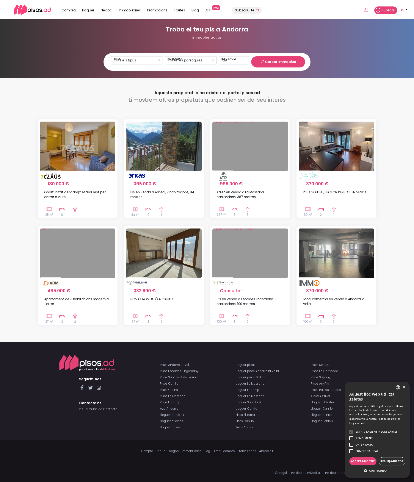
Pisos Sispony (320, 377)
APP (210, 10)
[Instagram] (99, 389)
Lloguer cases (170, 427)
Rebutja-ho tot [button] (391, 461)
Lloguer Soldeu (322, 421)
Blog (195, 10)
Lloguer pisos (245, 365)
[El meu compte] (368, 10)
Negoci (107, 10)
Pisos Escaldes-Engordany (179, 371)
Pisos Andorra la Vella (175, 365)
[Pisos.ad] (87, 363)
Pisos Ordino (169, 390)
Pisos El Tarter (245, 415)
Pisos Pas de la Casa (326, 390)
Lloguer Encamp (247, 390)
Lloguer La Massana (249, 384)
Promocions (157, 10)
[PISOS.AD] (27, 9)
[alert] (377, 430)
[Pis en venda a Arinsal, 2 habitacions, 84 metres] (164, 146)
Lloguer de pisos (172, 415)
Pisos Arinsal (244, 427)
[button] (377, 470)
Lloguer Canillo (246, 409)
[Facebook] (83, 389)
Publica (387, 10)
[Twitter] (91, 389)
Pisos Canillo (169, 384)
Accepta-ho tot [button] (363, 461)
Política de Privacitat (306, 473)
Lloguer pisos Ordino (250, 377)
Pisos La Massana (172, 396)
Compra (69, 10)
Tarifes (179, 10)
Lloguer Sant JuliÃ (248, 402)
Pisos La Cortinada (324, 371)
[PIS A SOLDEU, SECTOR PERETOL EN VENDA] (336, 146)
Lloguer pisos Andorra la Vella (257, 371)
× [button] (403, 387)
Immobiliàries (130, 10)
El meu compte (224, 451)
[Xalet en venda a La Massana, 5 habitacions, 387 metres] (250, 146)
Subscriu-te (245, 10)
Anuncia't (266, 451)
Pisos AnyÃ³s (320, 384)
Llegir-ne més (358, 423)
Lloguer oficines (171, 421)
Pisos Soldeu (320, 365)
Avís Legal (280, 473)
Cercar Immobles (280, 61)
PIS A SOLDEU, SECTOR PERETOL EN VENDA (335, 192)
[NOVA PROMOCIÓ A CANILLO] (164, 253)
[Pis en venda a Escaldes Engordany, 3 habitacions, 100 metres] (250, 253)
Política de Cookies (339, 473)
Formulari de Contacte (100, 409)
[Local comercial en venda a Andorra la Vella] (336, 253)
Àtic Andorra (169, 409)
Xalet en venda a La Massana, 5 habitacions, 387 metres (242, 194)
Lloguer (88, 10)
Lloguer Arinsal (321, 415)
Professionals (247, 451)
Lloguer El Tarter (322, 402)
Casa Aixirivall (321, 396)
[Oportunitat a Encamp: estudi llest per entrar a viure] (77, 146)
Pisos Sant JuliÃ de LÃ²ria (178, 377)
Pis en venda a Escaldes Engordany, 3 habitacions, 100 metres (246, 301)
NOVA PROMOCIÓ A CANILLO (152, 299)
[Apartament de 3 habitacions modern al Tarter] (77, 253)
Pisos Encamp (170, 402)
